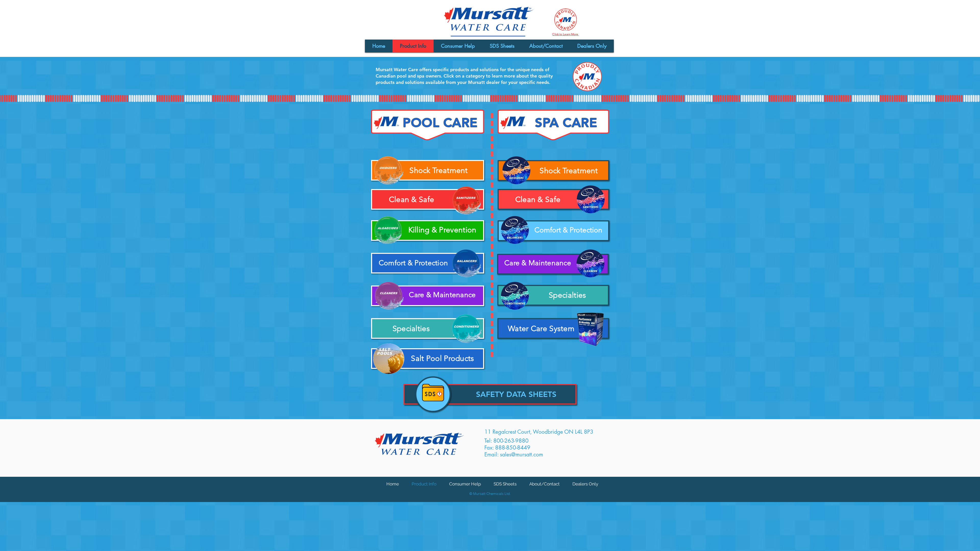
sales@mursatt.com (521, 454)
